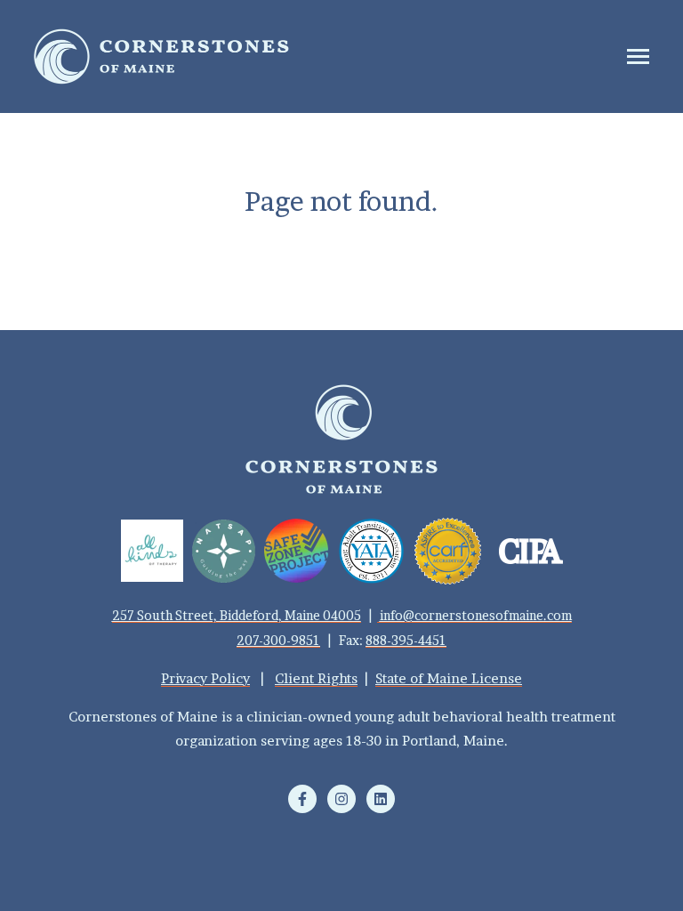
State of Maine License (448, 678)
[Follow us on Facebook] (302, 799)
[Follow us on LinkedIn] (380, 799)
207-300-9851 (278, 640)
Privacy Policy (205, 678)
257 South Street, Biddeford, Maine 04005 (236, 615)
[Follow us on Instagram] (341, 799)
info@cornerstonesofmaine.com (476, 615)
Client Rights (316, 678)
